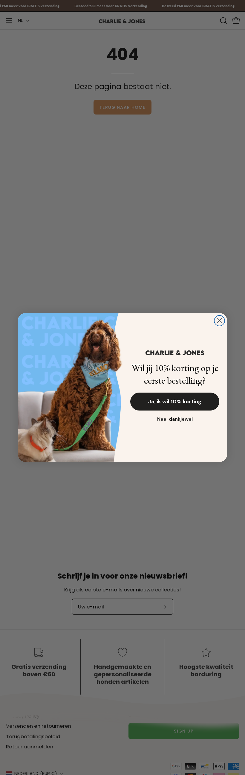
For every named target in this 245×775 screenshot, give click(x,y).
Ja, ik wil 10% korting (174, 401)
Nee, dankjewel (175, 419)
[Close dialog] (219, 320)
